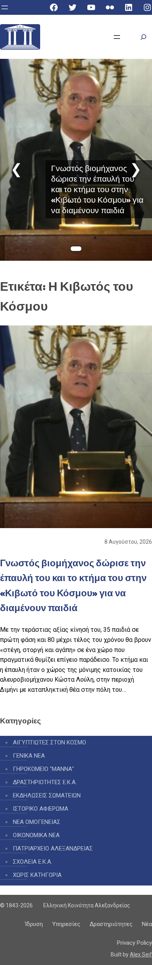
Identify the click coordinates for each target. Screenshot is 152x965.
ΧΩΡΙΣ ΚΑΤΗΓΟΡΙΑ (37, 874)
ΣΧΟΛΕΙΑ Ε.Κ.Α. (32, 861)
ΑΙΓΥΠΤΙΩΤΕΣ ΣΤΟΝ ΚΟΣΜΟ (49, 742)
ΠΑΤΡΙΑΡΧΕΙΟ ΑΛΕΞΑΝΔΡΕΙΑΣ (53, 848)
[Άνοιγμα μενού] (4, 7)
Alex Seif (141, 954)
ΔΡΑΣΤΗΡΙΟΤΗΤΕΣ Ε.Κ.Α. (45, 782)
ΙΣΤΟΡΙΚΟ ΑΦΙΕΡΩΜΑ (40, 808)
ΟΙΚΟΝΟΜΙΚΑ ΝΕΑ (36, 835)
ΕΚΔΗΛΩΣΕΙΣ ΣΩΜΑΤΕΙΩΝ (47, 795)
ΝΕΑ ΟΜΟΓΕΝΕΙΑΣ (36, 821)
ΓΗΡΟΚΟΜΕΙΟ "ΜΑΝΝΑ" (43, 768)
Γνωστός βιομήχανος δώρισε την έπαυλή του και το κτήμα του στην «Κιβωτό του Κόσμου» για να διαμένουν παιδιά (97, 189)
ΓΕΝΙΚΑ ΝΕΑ (29, 755)
